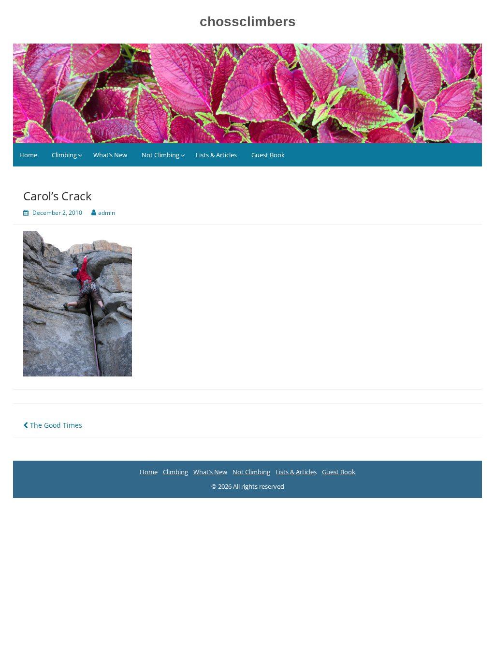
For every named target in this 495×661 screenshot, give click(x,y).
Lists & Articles (216, 154)
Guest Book (268, 154)
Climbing (64, 154)
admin (106, 213)
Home (28, 154)
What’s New (110, 154)
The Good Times (55, 425)
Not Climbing (160, 154)
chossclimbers (248, 21)
